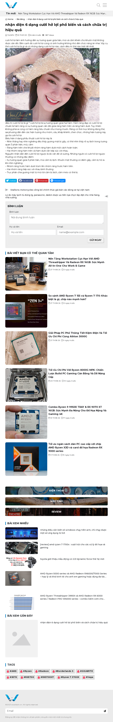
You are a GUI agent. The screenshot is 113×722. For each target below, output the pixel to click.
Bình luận (14, 212)
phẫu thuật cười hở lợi (34, 138)
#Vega (89, 677)
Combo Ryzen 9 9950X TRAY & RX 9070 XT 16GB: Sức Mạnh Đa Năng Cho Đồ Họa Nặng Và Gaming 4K (77, 410)
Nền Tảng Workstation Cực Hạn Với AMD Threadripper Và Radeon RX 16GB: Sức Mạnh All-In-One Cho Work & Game (76, 262)
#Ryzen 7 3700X (70, 677)
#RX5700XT (47, 677)
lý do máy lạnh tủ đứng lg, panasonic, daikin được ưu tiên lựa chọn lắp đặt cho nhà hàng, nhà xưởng (52, 196)
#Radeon (43, 671)
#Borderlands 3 (64, 671)
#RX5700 (29, 677)
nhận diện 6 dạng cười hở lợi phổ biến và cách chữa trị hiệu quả (74, 622)
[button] (98, 5)
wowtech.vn (16, 704)
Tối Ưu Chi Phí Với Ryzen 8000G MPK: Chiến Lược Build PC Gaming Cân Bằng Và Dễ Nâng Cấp (76, 373)
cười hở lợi (10, 40)
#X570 (13, 677)
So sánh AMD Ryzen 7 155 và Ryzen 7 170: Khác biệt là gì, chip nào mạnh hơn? (58, 13)
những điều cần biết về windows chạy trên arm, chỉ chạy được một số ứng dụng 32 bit (73, 531)
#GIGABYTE (86, 671)
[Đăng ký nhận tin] (105, 711)
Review (57, 511)
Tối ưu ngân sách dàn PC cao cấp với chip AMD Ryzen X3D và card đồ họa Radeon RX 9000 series (75, 447)
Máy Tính (56, 501)
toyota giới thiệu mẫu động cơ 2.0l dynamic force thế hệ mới (72, 559)
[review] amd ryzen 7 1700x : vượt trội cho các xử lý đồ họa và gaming (72, 546)
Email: (60, 226)
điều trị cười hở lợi (14, 123)
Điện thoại (56, 490)
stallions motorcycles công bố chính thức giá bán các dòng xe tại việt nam (49, 190)
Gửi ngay (95, 240)
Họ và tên (14, 226)
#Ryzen (27, 671)
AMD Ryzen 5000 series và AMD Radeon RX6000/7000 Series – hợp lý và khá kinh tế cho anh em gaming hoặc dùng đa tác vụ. (73, 575)
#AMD (13, 671)
